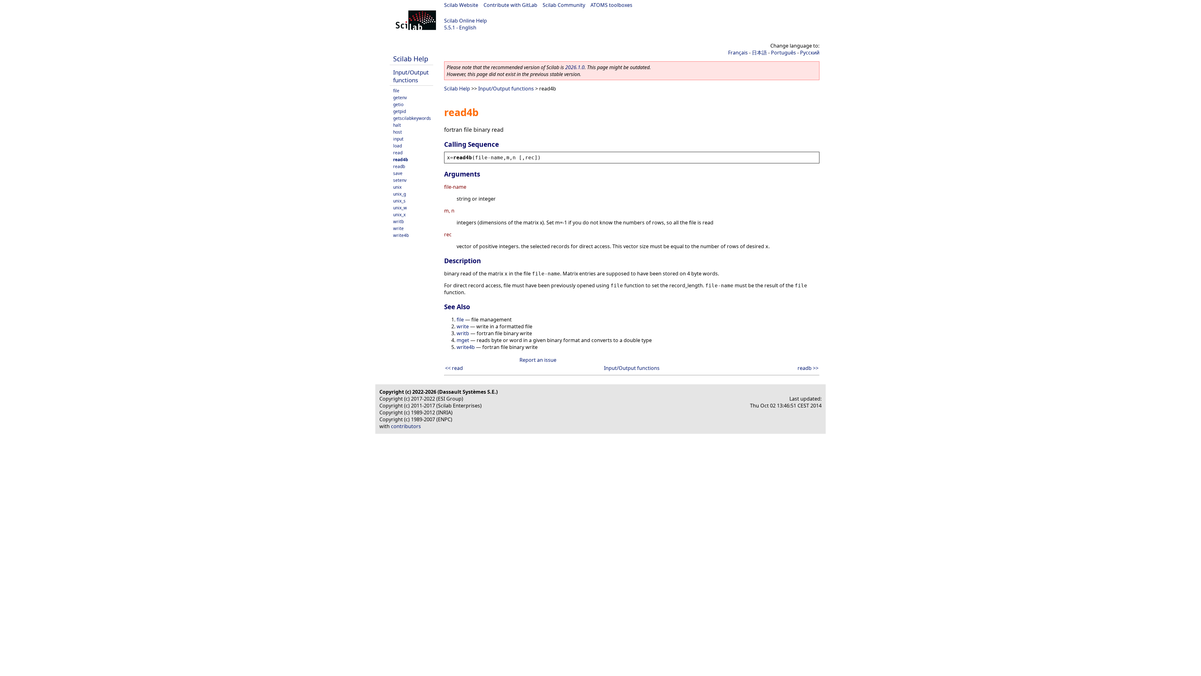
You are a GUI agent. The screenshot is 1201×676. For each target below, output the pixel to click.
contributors (406, 426)
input (398, 139)
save (398, 173)
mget (463, 340)
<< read (454, 368)
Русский (809, 52)
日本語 (759, 52)
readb (399, 166)
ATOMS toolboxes (611, 5)
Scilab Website (461, 5)
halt (397, 125)
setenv (400, 180)
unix (397, 187)
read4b (400, 159)
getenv (400, 97)
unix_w (400, 208)
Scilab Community (564, 5)
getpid (399, 111)
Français (738, 52)
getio (398, 104)
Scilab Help (410, 58)
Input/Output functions (411, 76)
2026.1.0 (575, 67)
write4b (401, 235)
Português (783, 52)
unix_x (399, 215)
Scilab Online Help (465, 20)
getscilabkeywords (412, 118)
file (396, 91)
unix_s (399, 201)
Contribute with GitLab (510, 5)
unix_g (399, 194)
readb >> (808, 368)
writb (398, 221)
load (397, 146)
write (398, 228)
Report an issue (537, 359)
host (397, 132)
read (398, 153)
